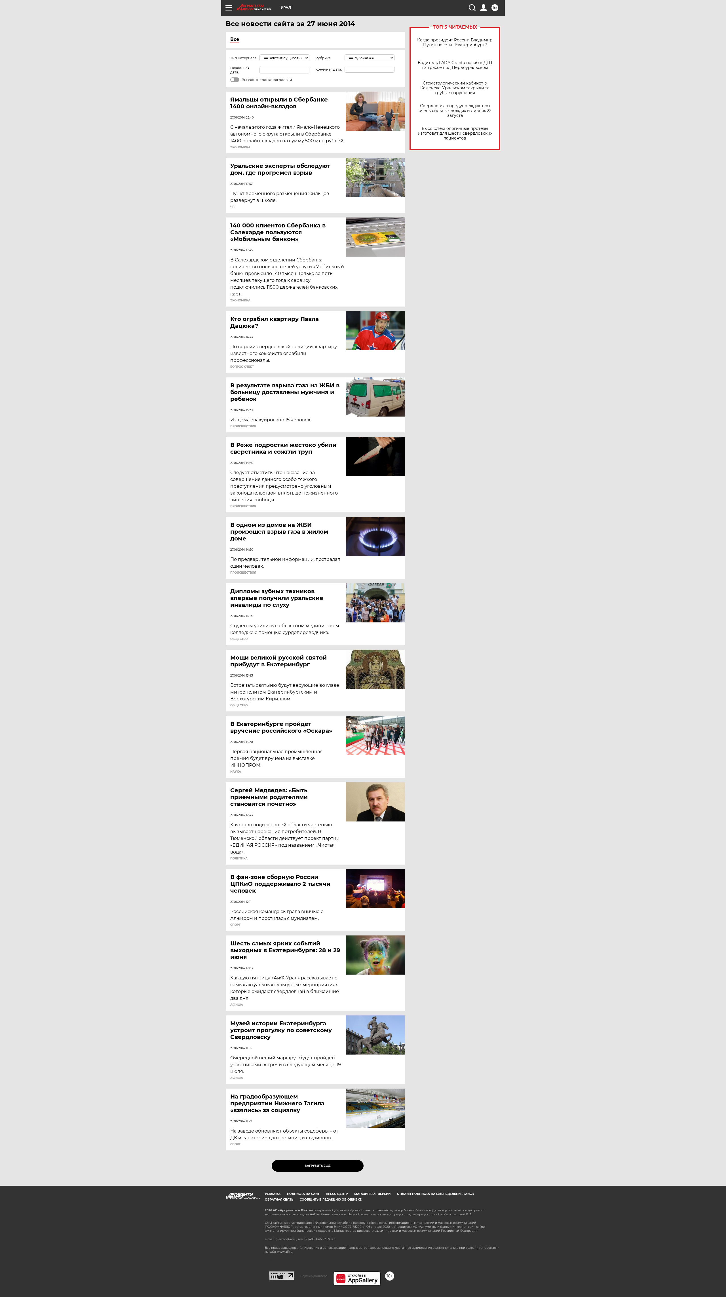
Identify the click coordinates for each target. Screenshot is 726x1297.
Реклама (272, 1194)
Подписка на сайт (303, 1194)
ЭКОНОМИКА (240, 147)
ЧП (232, 207)
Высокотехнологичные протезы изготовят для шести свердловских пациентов (455, 133)
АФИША (236, 1005)
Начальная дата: (240, 70)
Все (234, 39)
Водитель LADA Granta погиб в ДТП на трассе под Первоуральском (455, 65)
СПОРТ (235, 925)
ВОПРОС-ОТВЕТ (242, 367)
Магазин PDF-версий (372, 1194)
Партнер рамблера (313, 1276)
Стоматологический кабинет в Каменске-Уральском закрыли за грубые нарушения (454, 88)
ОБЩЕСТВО (239, 639)
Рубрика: (323, 58)
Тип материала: (244, 58)
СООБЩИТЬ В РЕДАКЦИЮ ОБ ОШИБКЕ (331, 1199)
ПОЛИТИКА (239, 858)
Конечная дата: (328, 69)
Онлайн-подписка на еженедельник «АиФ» (435, 1194)
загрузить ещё (318, 1166)
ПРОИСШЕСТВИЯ (243, 426)
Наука (235, 771)
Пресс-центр (337, 1194)
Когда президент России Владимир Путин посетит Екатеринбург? (455, 42)
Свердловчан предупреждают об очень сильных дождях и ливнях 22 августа (455, 110)
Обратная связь (279, 1199)
